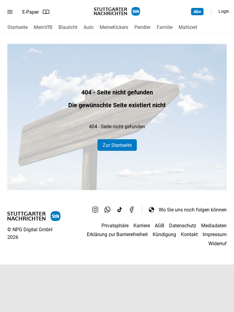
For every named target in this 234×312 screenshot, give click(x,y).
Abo (197, 11)
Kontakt (189, 234)
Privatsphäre (115, 226)
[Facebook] (132, 209)
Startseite (17, 27)
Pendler (142, 27)
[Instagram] (95, 209)
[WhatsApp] (107, 209)
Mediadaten (214, 226)
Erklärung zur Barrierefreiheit (117, 234)
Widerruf (217, 243)
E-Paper (30, 12)
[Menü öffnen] (9, 12)
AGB (159, 226)
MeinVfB (43, 27)
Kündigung (164, 234)
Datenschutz (182, 226)
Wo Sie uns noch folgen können (193, 210)
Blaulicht (67, 27)
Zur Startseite (117, 145)
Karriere (141, 226)
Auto (88, 27)
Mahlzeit (188, 27)
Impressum (215, 234)
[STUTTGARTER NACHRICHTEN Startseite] (117, 11)
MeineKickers (114, 27)
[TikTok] (120, 209)
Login (223, 11)
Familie (164, 27)
